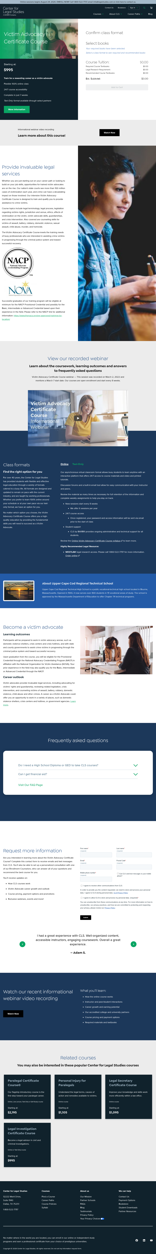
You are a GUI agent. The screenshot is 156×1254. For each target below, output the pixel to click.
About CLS (114, 14)
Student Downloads (128, 1207)
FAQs (82, 1204)
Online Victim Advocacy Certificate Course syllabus (96, 540)
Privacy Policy (86, 1215)
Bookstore (123, 1204)
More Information (16, 109)
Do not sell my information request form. (66, 1249)
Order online (71, 555)
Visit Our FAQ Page (30, 785)
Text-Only (78, 464)
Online (64, 464)
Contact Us (124, 1196)
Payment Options (127, 1200)
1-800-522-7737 (10, 1209)
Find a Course (48, 1196)
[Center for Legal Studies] (14, 11)
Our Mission (86, 1196)
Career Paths (134, 14)
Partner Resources (127, 1211)
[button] (22, 944)
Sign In (132, 8)
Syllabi (45, 1207)
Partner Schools (87, 1200)
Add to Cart (117, 87)
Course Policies (49, 1204)
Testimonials (86, 1211)
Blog (150, 14)
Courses (97, 14)
